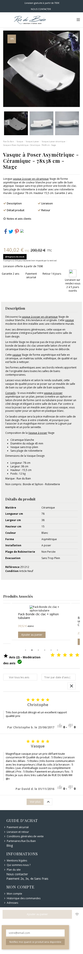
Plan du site (14, 869)
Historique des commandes (23, 898)
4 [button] (45, 650)
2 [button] (32, 650)
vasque (69, 320)
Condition (12, 571)
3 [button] (38, 650)
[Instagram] (22, 230)
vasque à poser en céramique (31, 179)
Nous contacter (17, 874)
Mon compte (14, 893)
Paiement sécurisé (18, 827)
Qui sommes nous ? (18, 865)
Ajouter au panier (45, 641)
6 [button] (57, 650)
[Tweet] (11, 232)
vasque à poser (53, 393)
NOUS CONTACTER (41, 9)
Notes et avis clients (19, 219)
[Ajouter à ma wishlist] (76, 914)
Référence (12, 567)
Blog (9, 845)
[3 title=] (64, 655)
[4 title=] (71, 655)
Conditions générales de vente (25, 836)
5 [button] (51, 650)
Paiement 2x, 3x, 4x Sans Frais (27, 879)
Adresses (12, 903)
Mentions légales (17, 860)
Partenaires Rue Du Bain (21, 841)
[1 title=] (52, 655)
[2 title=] (58, 655)
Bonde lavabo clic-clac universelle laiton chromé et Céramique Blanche (51, 621)
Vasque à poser (37, 433)
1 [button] (25, 650)
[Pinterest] (17, 232)
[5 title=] (77, 655)
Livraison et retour (18, 832)
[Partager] (5, 232)
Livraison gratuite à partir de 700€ (41, 2)
